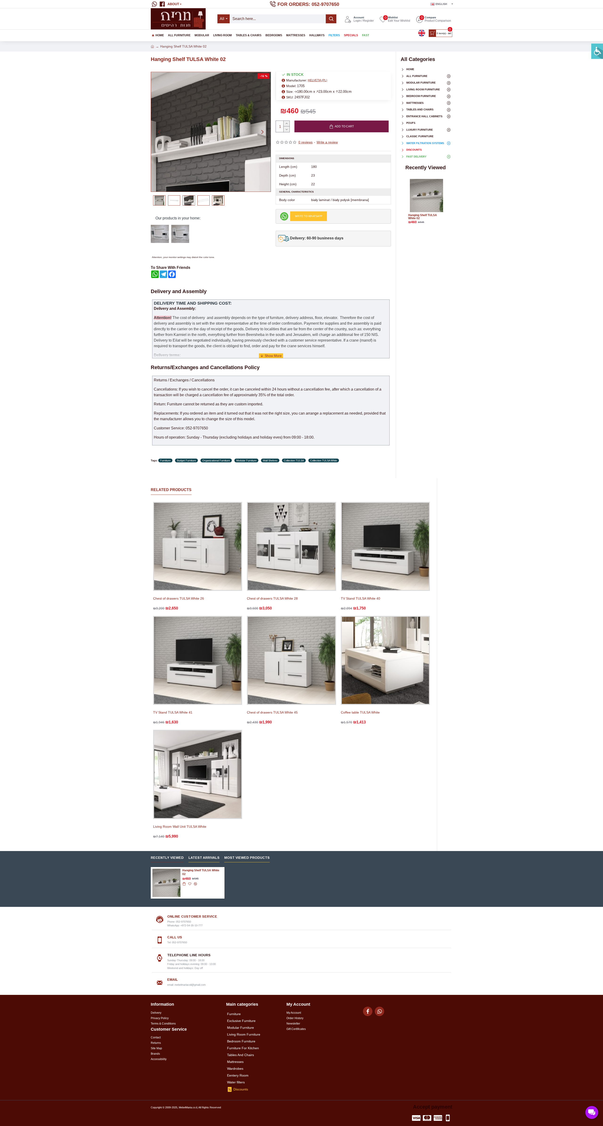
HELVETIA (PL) (317, 80)
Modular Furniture (246, 460)
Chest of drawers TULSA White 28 (272, 598)
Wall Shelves (270, 460)
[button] (159, 131)
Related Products (171, 490)
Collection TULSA (294, 460)
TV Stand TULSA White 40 (360, 598)
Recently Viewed (167, 858)
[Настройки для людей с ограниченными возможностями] (597, 51)
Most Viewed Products (247, 858)
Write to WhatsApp (308, 216)
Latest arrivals (204, 858)
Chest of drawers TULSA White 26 (178, 598)
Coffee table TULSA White (360, 712)
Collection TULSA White (323, 460)
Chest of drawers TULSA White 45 (272, 712)
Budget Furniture (186, 460)
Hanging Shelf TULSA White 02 (422, 217)
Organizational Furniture (216, 460)
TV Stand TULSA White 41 (172, 712)
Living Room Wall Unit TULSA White (179, 826)
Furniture (165, 460)
